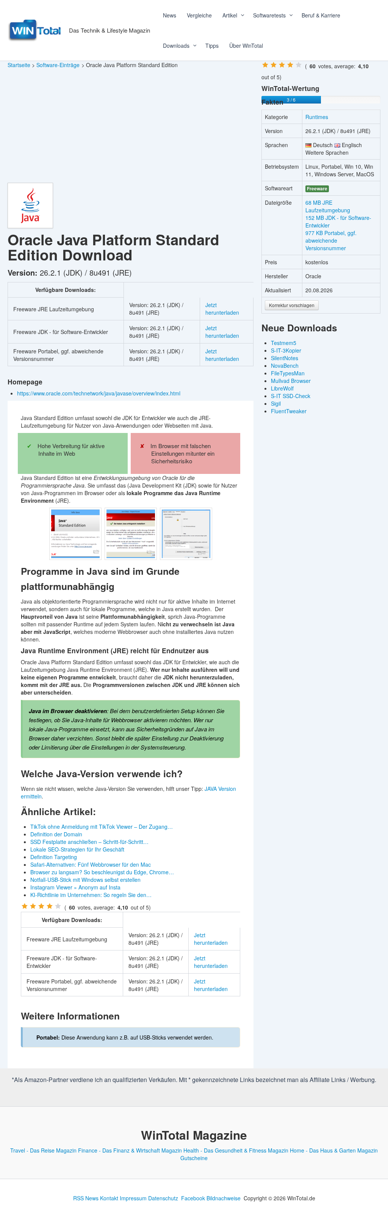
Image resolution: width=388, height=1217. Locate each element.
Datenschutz (163, 1198)
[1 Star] (24, 906)
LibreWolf (282, 388)
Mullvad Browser (291, 380)
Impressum (133, 1198)
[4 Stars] (49, 906)
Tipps (212, 45)
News (169, 15)
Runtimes (316, 117)
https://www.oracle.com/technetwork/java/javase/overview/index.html (99, 393)
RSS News (86, 1198)
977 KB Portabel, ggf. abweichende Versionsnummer (331, 240)
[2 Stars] (33, 906)
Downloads (176, 45)
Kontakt (109, 1198)
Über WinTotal (246, 45)
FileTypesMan (288, 373)
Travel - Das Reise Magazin (43, 1150)
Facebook (193, 1198)
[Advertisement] (130, 126)
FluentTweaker (289, 411)
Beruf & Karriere (321, 15)
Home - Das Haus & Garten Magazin (334, 1150)
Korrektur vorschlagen (291, 305)
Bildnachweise (224, 1198)
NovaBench (285, 365)
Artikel (229, 15)
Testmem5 (283, 343)
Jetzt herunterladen (222, 308)
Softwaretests (269, 15)
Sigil (276, 403)
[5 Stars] (58, 906)
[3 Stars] (41, 906)
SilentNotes (284, 358)
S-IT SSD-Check (290, 396)
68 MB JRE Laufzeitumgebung (327, 206)
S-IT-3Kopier (286, 350)
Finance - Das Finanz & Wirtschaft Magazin (130, 1150)
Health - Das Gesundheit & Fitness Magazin (235, 1150)
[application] (239, 15)
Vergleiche (199, 15)
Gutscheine (194, 1158)
